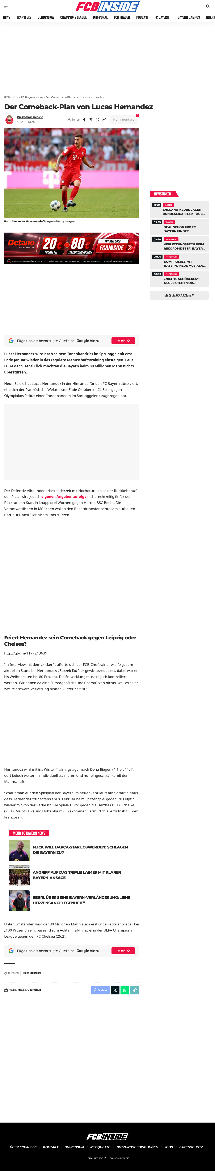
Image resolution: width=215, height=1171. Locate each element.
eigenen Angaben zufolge (64, 496)
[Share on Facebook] (84, 119)
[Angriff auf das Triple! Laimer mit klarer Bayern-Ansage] (19, 875)
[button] (7, 6)
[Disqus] (71, 1057)
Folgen (121, 340)
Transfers (168, 205)
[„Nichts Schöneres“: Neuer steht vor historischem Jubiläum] (179, 278)
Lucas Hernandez (32, 973)
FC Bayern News (32, 97)
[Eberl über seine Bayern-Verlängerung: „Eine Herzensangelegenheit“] (19, 900)
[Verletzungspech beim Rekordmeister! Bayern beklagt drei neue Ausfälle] (179, 243)
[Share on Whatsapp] (97, 119)
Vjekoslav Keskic (30, 117)
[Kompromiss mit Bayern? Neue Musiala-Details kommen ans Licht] (179, 260)
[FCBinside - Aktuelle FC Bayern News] (107, 6)
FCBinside (11, 97)
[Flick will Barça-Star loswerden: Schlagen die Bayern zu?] (19, 850)
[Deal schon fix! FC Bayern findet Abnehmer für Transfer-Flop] (179, 226)
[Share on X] (91, 119)
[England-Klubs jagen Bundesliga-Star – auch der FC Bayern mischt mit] (179, 208)
